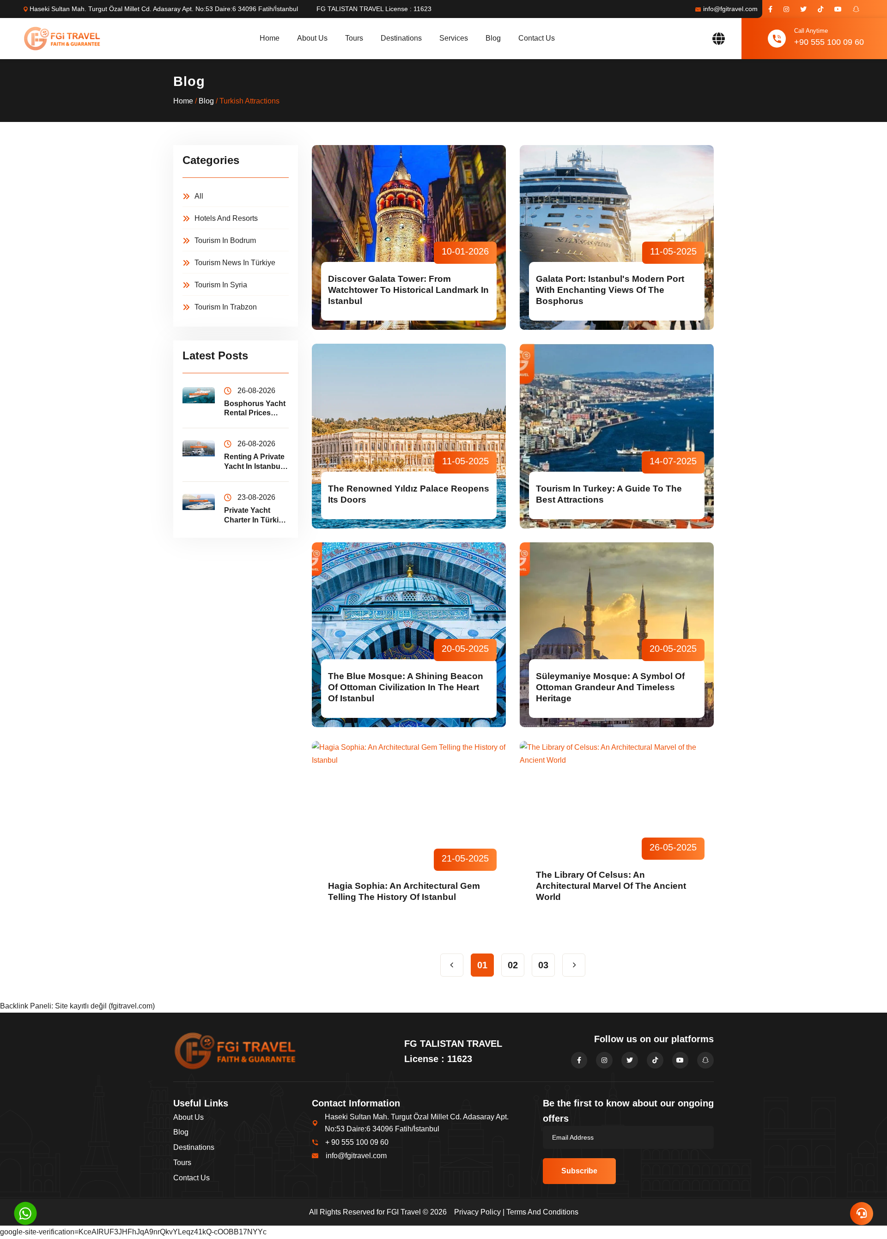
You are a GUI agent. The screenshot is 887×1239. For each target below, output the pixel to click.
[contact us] (861, 1213)
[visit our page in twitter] (803, 9)
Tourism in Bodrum (225, 240)
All (198, 196)
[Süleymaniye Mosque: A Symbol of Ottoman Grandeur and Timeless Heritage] (617, 634)
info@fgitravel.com (730, 8)
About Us (312, 38)
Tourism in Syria (220, 285)
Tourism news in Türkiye (234, 263)
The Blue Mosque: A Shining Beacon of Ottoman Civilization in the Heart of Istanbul (405, 687)
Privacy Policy (477, 1212)
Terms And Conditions (542, 1212)
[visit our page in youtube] (838, 9)
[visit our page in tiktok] (820, 9)
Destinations (401, 38)
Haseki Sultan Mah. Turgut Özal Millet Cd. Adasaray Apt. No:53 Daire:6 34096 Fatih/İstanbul (164, 8)
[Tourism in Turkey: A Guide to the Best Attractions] (617, 436)
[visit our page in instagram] (786, 9)
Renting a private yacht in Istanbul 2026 (254, 462)
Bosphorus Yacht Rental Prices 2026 (255, 409)
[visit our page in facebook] (770, 9)
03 (543, 965)
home (269, 38)
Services (453, 38)
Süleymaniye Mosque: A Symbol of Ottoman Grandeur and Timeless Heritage (610, 687)
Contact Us (536, 38)
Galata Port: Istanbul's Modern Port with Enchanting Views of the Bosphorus (610, 290)
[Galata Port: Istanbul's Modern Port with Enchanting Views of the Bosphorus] (617, 237)
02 (513, 965)
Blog (493, 38)
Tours (354, 38)
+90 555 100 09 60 (829, 42)
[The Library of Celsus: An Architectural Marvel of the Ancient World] (617, 833)
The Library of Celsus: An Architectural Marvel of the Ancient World (611, 886)
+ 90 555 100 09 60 (357, 1142)
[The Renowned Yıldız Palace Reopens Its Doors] (409, 436)
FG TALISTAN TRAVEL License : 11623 (373, 8)
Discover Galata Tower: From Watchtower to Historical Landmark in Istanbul (408, 290)
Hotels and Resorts (226, 218)
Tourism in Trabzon (225, 307)
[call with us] (25, 1213)
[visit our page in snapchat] (856, 9)
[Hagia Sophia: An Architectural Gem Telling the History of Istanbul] (409, 833)
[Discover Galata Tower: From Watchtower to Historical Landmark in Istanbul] (409, 237)
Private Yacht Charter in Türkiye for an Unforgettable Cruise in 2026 (255, 515)
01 (482, 965)
